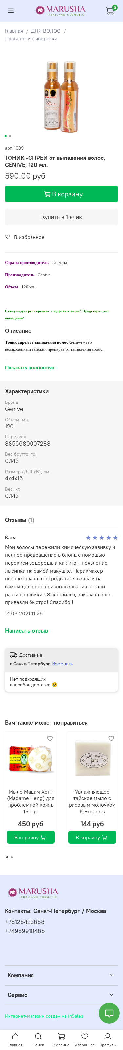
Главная (14, 30)
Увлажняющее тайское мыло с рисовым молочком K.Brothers (92, 801)
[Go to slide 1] (5, 136)
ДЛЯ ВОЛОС (46, 30)
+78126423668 (25, 922)
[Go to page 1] (7, 857)
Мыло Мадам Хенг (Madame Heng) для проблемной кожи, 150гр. (30, 801)
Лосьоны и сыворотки (31, 38)
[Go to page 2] (12, 857)
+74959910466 (25, 931)
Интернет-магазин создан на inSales (44, 1016)
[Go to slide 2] (10, 136)
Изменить (62, 664)
